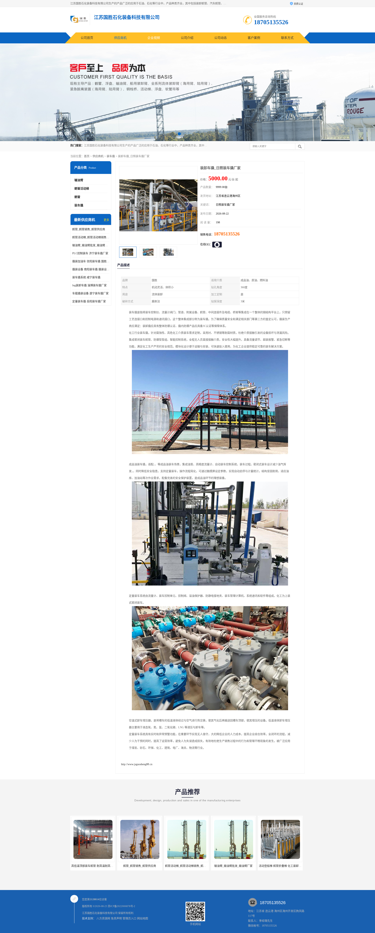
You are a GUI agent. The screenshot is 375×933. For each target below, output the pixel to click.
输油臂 (78, 180)
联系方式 (287, 37)
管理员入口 (129, 918)
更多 (106, 219)
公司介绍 (187, 37)
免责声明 (116, 918)
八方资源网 (103, 918)
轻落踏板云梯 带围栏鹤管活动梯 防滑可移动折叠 (241, 865)
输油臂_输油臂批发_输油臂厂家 (90, 245)
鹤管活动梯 (81, 188)
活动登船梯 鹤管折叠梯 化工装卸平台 (187, 865)
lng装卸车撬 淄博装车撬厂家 (89, 285)
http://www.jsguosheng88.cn (136, 764)
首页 (86, 156)
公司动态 (220, 37)
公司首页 (87, 37)
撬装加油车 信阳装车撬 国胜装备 (90, 261)
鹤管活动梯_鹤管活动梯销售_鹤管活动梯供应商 (90, 237)
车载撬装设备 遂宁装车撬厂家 (90, 293)
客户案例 (254, 37)
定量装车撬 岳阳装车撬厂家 (89, 301)
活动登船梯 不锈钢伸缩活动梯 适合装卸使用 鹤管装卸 (291, 865)
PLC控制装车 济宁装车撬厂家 (90, 253)
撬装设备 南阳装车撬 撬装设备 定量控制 (90, 269)
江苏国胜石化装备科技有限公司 (100, 913)
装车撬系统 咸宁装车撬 (86, 277)
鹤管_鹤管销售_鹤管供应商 (88, 229)
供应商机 (120, 37)
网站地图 (142, 918)
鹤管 (77, 197)
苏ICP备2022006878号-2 (121, 906)
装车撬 (111, 156)
